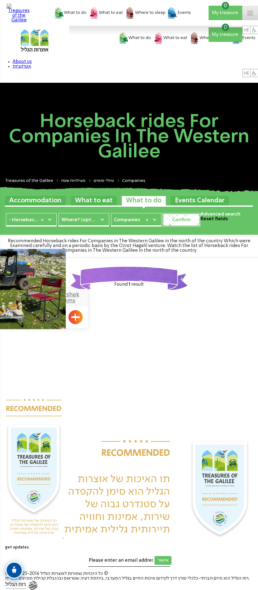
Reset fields (214, 219)
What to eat (94, 200)
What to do (143, 200)
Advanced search (220, 214)
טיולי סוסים (104, 180)
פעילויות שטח (73, 180)
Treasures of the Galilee (29, 180)
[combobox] (31, 219)
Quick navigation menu (254, 13)
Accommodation (35, 200)
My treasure (225, 10)
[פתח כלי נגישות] (14, 570)
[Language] (246, 73)
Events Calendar (200, 200)
